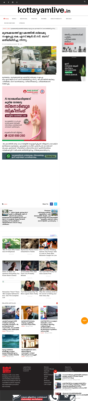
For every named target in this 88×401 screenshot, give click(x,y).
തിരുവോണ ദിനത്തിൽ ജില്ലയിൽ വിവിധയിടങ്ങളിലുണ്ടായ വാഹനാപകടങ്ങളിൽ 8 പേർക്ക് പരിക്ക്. (75, 395)
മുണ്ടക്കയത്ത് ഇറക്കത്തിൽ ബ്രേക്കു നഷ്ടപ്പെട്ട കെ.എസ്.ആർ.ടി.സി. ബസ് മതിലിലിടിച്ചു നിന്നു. (25, 36)
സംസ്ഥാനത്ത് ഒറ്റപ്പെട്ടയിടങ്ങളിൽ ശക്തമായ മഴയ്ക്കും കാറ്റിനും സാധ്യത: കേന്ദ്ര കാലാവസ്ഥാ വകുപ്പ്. (74, 376)
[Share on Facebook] (51, 204)
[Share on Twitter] (55, 204)
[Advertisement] (30, 179)
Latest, (20, 44)
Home (7, 18)
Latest (8, 28)
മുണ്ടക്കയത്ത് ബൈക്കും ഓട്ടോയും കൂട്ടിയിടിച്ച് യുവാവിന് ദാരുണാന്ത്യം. (28, 322)
